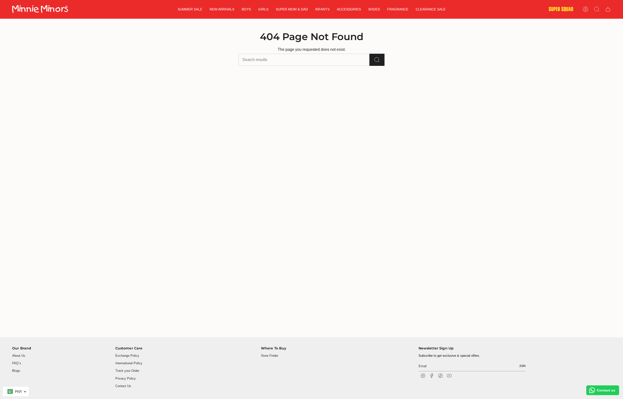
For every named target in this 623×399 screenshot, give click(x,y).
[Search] (377, 60)
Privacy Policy (125, 378)
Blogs (16, 371)
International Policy (128, 363)
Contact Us (123, 386)
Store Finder (269, 355)
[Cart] (608, 9)
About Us (18, 355)
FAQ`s (16, 363)
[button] (222, 9)
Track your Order (127, 371)
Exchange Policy (127, 355)
